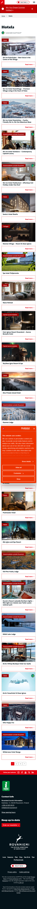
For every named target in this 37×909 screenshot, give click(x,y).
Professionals (18, 860)
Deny (18, 479)
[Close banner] (34, 428)
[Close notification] (32, 8)
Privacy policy (12, 872)
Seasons (10, 857)
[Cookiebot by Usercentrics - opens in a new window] (22, 428)
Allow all (19, 467)
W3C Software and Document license (26, 892)
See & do (27, 857)
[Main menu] (34, 2)
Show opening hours (8, 812)
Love (4, 857)
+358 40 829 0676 (8, 805)
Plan (16, 857)
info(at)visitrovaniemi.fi (9, 807)
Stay (20, 857)
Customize (17, 473)
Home (3, 16)
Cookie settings (24, 872)
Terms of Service (13, 879)
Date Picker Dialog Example (21, 889)
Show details (26, 461)
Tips (33, 857)
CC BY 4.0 (20, 883)
